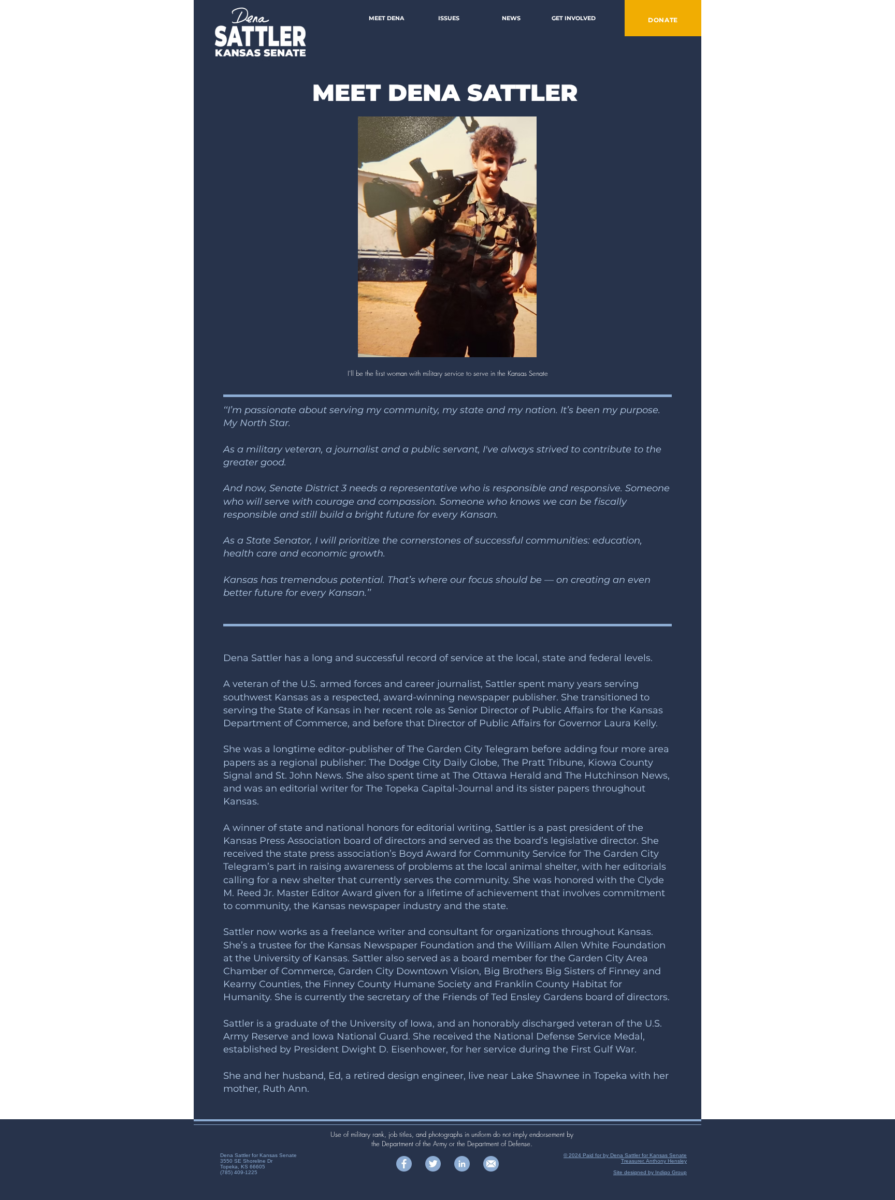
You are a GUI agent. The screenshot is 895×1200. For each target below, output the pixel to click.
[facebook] (404, 1164)
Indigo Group (671, 1172)
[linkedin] (462, 1164)
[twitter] (433, 1164)
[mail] (491, 1164)
